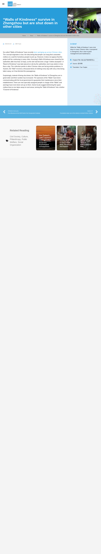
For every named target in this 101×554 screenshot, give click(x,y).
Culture (25, 136)
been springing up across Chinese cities (48, 52)
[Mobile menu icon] (3, 4)
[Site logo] (15, 3)
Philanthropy (15, 139)
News (31, 35)
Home (24, 35)
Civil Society (15, 136)
